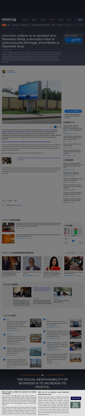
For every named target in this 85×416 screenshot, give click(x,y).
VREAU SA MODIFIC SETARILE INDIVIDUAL (75, 405)
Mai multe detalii (11, 405)
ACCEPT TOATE (76, 398)
